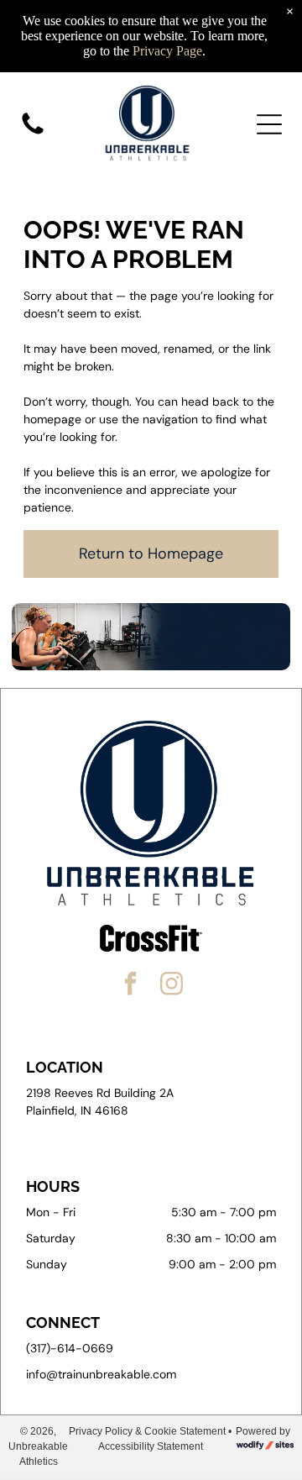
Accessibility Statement (150, 1446)
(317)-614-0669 (69, 1348)
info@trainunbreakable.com (101, 1374)
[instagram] (172, 985)
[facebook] (130, 985)
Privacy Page (167, 51)
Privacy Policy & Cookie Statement (147, 1431)
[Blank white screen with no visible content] (32, 133)
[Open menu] (269, 124)
